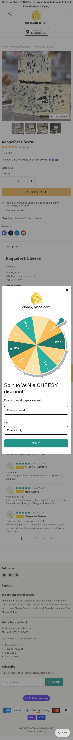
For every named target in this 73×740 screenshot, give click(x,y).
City (6, 422)
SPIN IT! (36, 443)
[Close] (67, 290)
